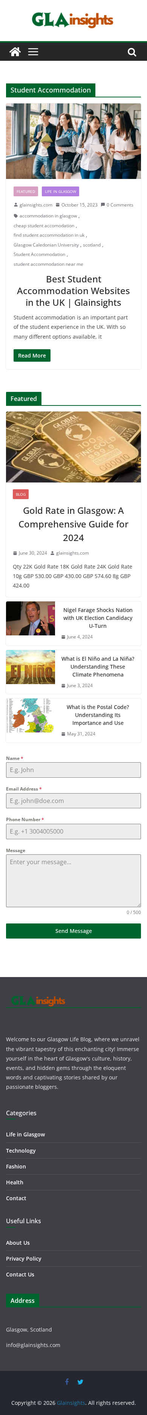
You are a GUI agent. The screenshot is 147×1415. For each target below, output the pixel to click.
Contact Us (20, 1274)
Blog (21, 494)
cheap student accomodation (44, 225)
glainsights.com (36, 205)
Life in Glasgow (60, 191)
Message (15, 850)
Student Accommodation (39, 254)
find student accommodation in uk (49, 235)
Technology (21, 1150)
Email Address (24, 789)
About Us (18, 1242)
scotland (92, 245)
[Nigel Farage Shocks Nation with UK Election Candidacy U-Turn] (30, 623)
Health (14, 1182)
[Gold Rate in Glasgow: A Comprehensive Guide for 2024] (73, 447)
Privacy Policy (23, 1258)
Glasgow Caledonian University (46, 245)
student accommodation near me (48, 264)
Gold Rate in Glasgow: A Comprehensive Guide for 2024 (73, 524)
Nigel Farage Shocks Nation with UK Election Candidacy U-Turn (98, 617)
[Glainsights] (15, 52)
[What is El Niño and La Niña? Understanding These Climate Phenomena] (30, 672)
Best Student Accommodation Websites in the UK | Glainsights (73, 290)
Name (14, 758)
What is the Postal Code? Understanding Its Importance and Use (98, 714)
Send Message (73, 930)
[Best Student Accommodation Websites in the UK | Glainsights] (73, 141)
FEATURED (26, 191)
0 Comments (120, 205)
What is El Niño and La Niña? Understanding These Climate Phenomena (97, 666)
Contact (16, 1198)
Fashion (16, 1166)
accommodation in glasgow (48, 216)
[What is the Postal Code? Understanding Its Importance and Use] (30, 720)
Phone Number (25, 819)
